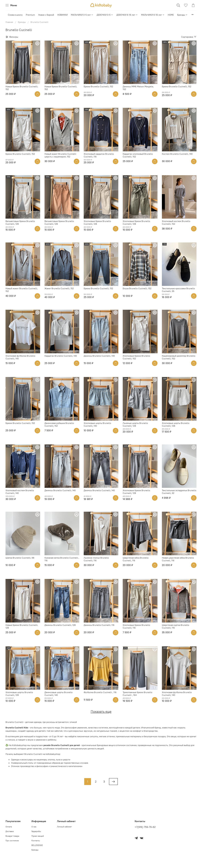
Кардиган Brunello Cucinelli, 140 (61, 355)
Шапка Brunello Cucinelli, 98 (19, 557)
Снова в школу (15, 14)
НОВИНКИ (62, 14)
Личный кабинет (64, 826)
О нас (33, 826)
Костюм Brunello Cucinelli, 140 (177, 153)
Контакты (35, 840)
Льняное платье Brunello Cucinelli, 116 (96, 559)
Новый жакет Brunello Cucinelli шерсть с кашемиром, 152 (60, 155)
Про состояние (12, 840)
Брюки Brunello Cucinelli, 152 (98, 86)
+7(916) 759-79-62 (145, 827)
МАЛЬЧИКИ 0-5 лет (81, 14)
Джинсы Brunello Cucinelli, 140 (99, 355)
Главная (9, 22)
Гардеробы (36, 831)
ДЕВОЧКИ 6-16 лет (125, 14)
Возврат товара (12, 836)
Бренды (181, 14)
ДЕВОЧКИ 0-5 (103, 14)
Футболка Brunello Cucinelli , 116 (100, 692)
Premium (30, 14)
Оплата (8, 826)
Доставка (9, 831)
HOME (171, 14)
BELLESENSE (37, 845)
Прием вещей (37, 836)
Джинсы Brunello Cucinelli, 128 (60, 625)
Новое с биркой (46, 14)
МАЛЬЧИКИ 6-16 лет (151, 14)
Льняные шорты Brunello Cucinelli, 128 (135, 424)
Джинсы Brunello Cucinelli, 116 (99, 625)
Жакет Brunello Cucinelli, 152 (59, 288)
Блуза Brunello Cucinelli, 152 (137, 288)
